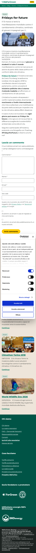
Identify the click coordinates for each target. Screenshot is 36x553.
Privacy (4, 548)
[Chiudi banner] (33, 236)
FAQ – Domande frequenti (12, 431)
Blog (8, 5)
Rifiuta (18, 315)
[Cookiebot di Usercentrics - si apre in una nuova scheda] (21, 237)
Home (4, 5)
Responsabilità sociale (10, 434)
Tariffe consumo (8, 460)
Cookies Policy (13, 548)
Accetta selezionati (18, 309)
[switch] (31, 277)
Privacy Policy (16, 204)
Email (4, 185)
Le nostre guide (7, 469)
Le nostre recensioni (9, 428)
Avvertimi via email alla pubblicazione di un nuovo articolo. (18, 223)
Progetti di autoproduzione (12, 472)
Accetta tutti (18, 303)
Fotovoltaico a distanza (10, 466)
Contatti (5, 437)
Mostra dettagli (24, 297)
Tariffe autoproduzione (10, 463)
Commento (6, 155)
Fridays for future (9, 76)
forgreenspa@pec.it (12, 536)
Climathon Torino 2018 (14, 355)
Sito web (5, 194)
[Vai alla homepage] (10, 2)
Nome (4, 176)
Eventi (14, 5)
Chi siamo (5, 425)
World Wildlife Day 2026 (15, 397)
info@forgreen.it (29, 534)
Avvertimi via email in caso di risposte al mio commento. (16, 215)
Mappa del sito (7, 443)
